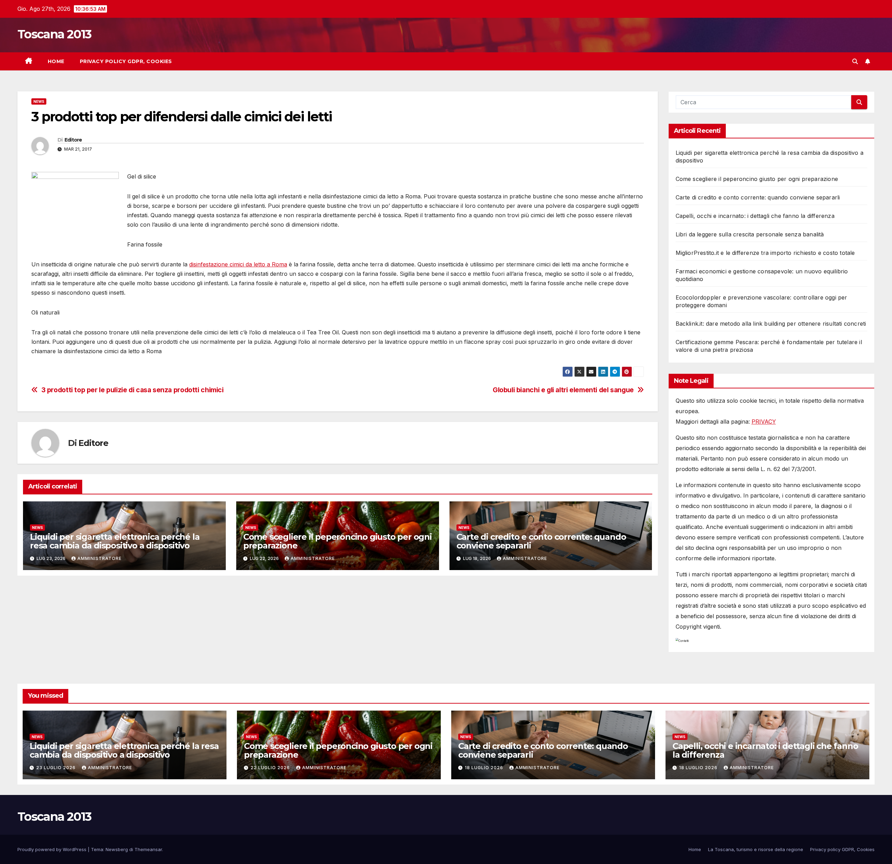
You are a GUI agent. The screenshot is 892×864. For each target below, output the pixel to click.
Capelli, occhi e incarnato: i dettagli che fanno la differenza (755, 215)
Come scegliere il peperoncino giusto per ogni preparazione (337, 541)
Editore (73, 140)
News (38, 101)
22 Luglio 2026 (271, 767)
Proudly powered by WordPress (52, 849)
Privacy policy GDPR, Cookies (126, 61)
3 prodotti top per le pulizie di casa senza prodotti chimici (132, 390)
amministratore (99, 558)
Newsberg (117, 849)
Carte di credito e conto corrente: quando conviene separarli (541, 541)
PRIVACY (764, 421)
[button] (855, 61)
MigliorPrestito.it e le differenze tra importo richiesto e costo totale (765, 252)
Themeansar (148, 849)
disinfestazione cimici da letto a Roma (238, 264)
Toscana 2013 (54, 34)
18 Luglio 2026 (485, 767)
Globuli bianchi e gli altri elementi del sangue (563, 390)
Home (56, 61)
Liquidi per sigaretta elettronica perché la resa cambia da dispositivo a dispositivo (114, 541)
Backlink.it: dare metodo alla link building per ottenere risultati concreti (771, 323)
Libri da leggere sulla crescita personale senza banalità (750, 234)
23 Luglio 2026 (56, 767)
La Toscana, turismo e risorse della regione (755, 849)
